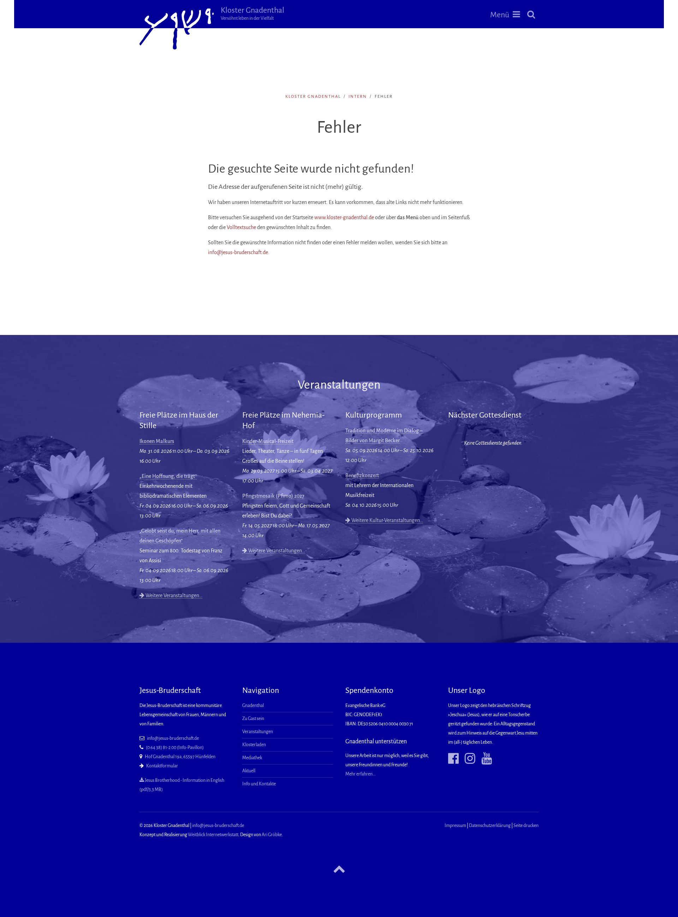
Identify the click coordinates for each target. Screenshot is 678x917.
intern (358, 96)
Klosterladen (254, 744)
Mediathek (252, 757)
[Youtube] (484, 758)
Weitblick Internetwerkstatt (213, 834)
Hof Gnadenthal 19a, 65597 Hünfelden (180, 756)
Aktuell (248, 770)
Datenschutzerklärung (490, 825)
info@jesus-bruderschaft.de (238, 252)
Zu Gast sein (253, 718)
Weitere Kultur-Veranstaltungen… (386, 520)
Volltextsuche (241, 227)
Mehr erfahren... (360, 774)
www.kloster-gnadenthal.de (344, 217)
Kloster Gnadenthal (252, 13)
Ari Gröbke (272, 834)
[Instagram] (467, 758)
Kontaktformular (162, 765)
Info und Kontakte (259, 783)
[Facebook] (453, 758)
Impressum (455, 825)
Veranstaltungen (257, 731)
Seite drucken (526, 825)
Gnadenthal (253, 705)
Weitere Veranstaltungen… (173, 595)
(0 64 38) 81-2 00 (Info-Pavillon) (175, 747)
